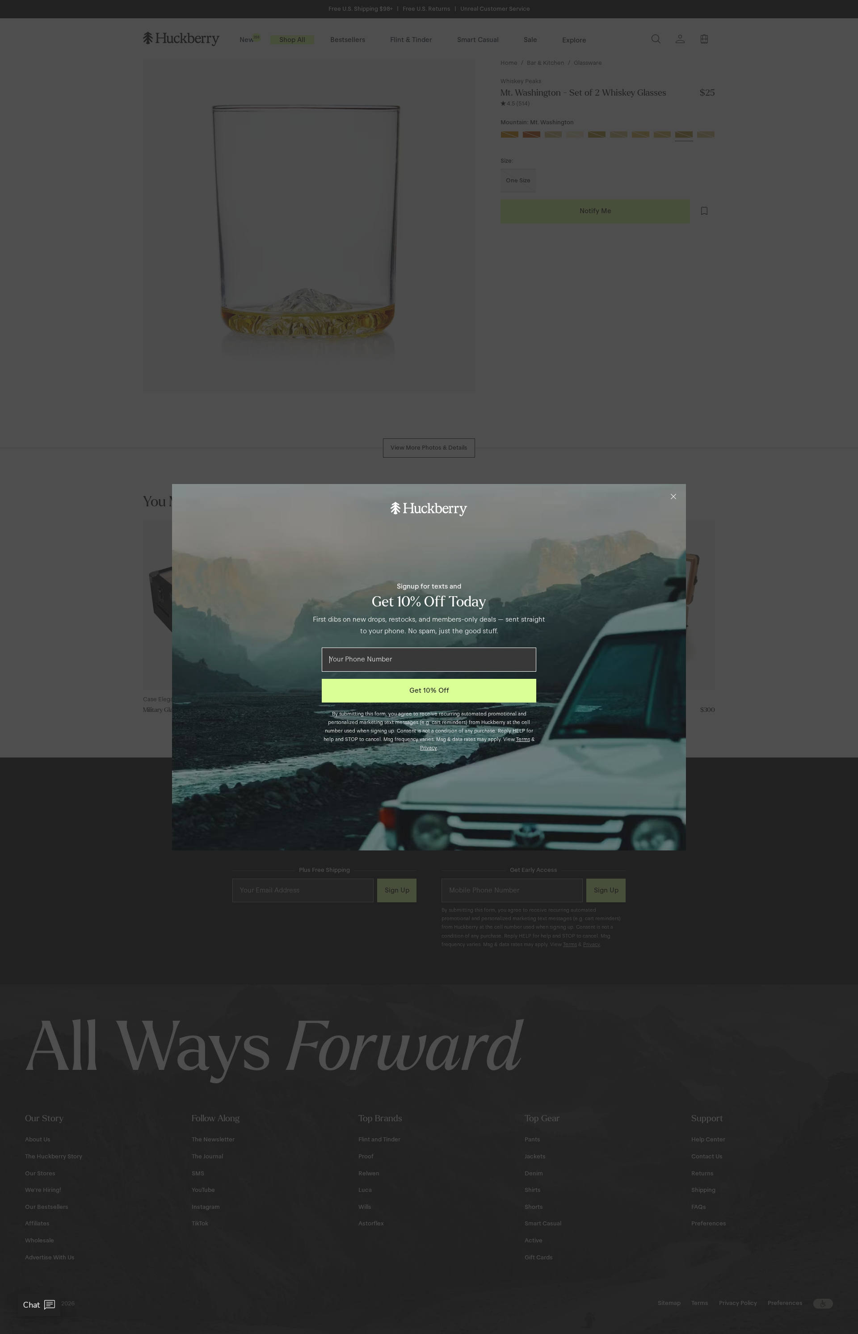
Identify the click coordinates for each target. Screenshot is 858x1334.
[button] (39, 1305)
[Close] (673, 496)
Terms (523, 739)
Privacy (428, 747)
